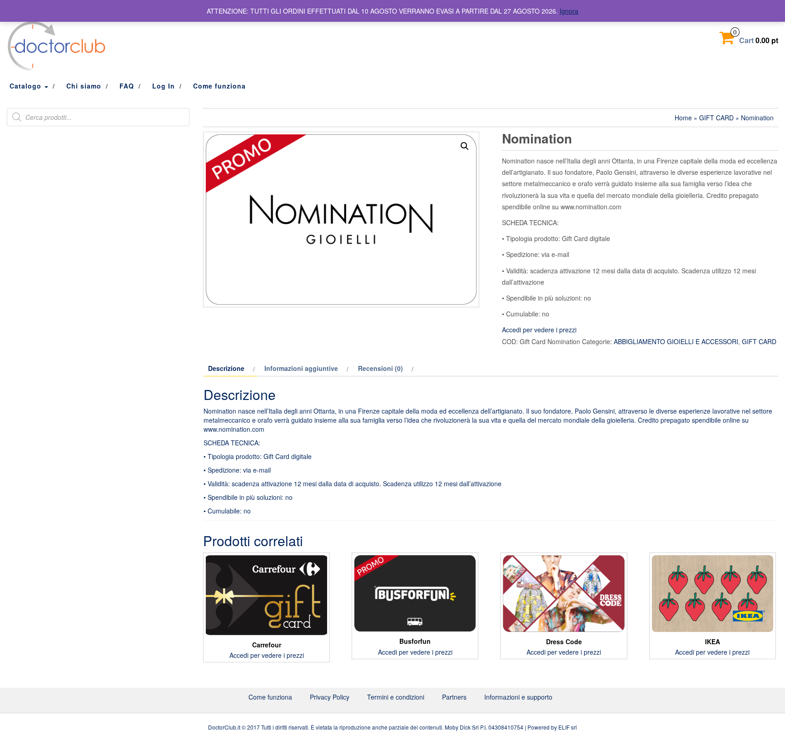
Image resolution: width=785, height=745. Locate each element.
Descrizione (226, 368)
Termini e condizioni (395, 696)
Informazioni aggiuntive (301, 368)
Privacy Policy (329, 696)
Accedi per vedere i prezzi (539, 329)
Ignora (569, 10)
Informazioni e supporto (518, 696)
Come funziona (219, 85)
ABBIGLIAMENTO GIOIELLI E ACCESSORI (676, 341)
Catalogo (27, 85)
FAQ (126, 85)
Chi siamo (83, 85)
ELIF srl (567, 727)
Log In (163, 85)
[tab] (230, 368)
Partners (454, 696)
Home (683, 117)
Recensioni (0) (380, 368)
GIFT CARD (716, 117)
